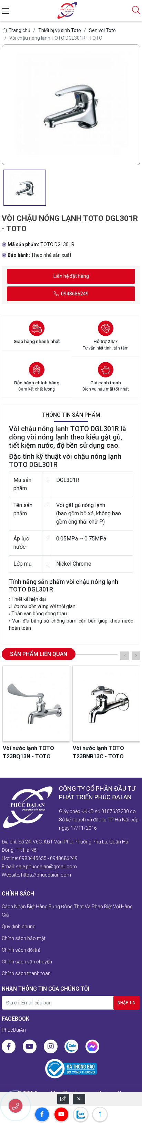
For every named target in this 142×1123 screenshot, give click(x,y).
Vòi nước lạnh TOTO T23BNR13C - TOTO (98, 752)
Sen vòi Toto (102, 30)
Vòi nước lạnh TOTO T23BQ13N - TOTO (28, 752)
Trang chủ (19, 30)
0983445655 (33, 858)
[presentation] (124, 655)
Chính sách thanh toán (26, 973)
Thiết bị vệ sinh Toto (59, 30)
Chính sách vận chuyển (27, 961)
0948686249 (74, 293)
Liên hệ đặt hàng (71, 276)
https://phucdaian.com (46, 875)
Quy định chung (19, 926)
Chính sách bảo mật (23, 938)
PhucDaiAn (14, 1030)
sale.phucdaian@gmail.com (46, 866)
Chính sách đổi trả (21, 950)
